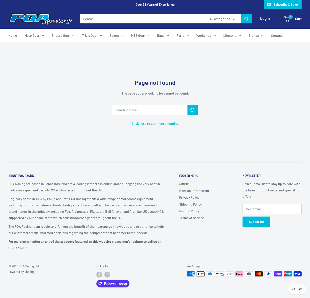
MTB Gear (138, 35)
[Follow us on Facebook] (99, 274)
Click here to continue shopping (155, 123)
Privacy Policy (189, 197)
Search (184, 184)
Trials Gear (90, 35)
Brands (253, 35)
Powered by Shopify (21, 272)
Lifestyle (229, 35)
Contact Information (194, 190)
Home (12, 35)
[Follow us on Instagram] (107, 274)
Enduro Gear (60, 35)
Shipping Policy (190, 204)
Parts (180, 35)
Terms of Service (191, 218)
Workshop (203, 35)
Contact (277, 35)
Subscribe (256, 221)
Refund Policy (189, 211)
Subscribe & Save (286, 4)
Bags (160, 35)
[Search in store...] (192, 110)
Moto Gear (31, 35)
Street (114, 35)
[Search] (246, 18)
